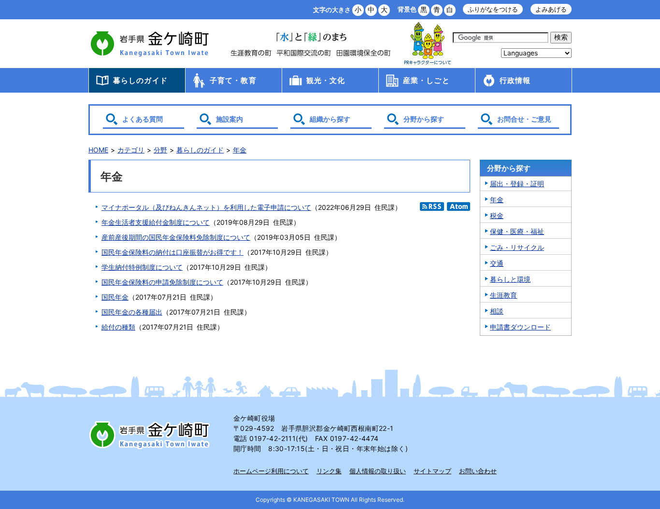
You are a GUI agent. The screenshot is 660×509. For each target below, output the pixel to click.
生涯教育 (503, 295)
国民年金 (115, 297)
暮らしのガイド (140, 80)
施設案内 (229, 119)
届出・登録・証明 (517, 183)
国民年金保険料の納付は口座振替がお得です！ (172, 252)
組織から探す (330, 119)
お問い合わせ (478, 471)
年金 (239, 150)
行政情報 (515, 80)
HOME (98, 150)
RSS (432, 206)
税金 (496, 215)
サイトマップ (432, 471)
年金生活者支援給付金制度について (155, 222)
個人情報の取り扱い (377, 471)
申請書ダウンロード (520, 327)
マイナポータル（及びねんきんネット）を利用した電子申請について (206, 207)
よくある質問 (142, 119)
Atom (458, 206)
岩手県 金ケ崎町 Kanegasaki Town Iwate (151, 435)
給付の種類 (118, 327)
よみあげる (551, 9)
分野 (160, 150)
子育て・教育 (233, 80)
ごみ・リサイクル (517, 247)
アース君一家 (427, 43)
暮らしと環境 (510, 279)
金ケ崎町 (151, 43)
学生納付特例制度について (142, 267)
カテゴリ (130, 150)
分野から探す (423, 119)
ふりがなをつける (493, 9)
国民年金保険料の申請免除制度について (162, 282)
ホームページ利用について (271, 471)
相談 (496, 311)
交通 (496, 263)
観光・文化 (325, 80)
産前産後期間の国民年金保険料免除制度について (175, 237)
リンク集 (329, 471)
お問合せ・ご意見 (524, 119)
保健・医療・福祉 (517, 231)
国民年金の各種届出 (131, 312)
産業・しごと (426, 80)
